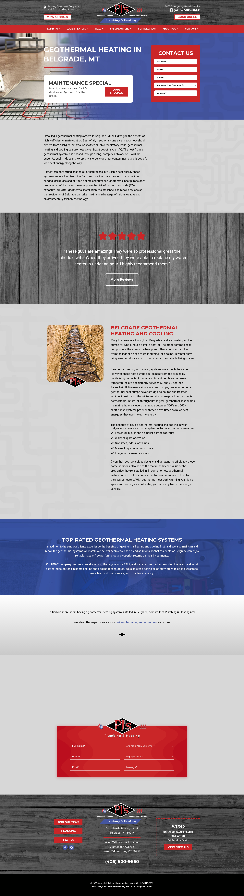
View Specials (57, 17)
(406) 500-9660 (186, 10)
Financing (68, 831)
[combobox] (175, 85)
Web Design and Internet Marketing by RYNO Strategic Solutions (122, 886)
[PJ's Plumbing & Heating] (122, 12)
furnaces (132, 622)
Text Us (68, 839)
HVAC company (61, 564)
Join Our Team (68, 822)
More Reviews (122, 279)
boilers (120, 622)
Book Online (187, 17)
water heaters (148, 622)
